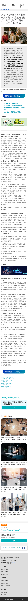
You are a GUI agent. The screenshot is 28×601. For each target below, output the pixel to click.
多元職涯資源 (4, 574)
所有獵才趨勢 (5, 9)
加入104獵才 (4, 594)
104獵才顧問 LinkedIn (7, 384)
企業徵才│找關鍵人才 (14, 95)
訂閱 (14, 541)
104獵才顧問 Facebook (7, 381)
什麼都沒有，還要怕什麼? (11, 103)
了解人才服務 (4, 572)
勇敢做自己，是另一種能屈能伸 (13, 105)
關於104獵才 (4, 592)
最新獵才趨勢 (4, 583)
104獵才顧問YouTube (7, 387)
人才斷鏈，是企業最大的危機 (12, 112)
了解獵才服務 (4, 580)
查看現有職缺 (4, 569)
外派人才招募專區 (5, 585)
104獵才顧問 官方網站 (7, 378)
